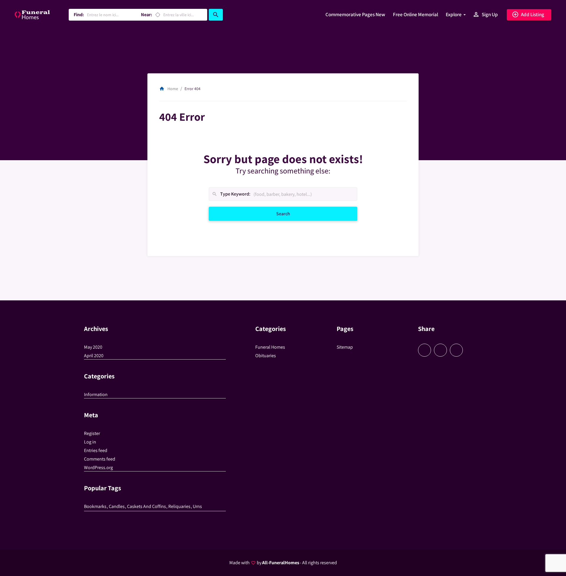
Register (92, 433)
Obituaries (265, 355)
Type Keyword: (231, 194)
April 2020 (93, 355)
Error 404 (192, 88)
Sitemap (345, 347)
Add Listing (528, 14)
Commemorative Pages (355, 14)
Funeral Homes (270, 347)
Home (168, 88)
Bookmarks (95, 506)
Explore (454, 14)
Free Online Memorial (415, 14)
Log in (90, 442)
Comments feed (99, 459)
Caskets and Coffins (146, 506)
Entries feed (95, 450)
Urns (197, 506)
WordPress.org (98, 467)
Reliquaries (179, 506)
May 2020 (93, 347)
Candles (117, 506)
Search (290, 213)
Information (96, 394)
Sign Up (485, 14)
